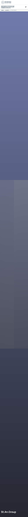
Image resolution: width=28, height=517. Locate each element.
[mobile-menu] (26, 7)
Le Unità (7, 10)
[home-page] (7, 7)
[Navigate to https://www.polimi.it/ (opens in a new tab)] (6, 2)
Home (2, 10)
